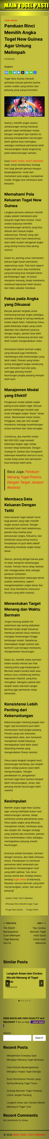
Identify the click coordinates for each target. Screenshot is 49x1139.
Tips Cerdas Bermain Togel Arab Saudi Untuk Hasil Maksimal (38, 933)
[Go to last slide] (7, 983)
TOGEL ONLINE (10, 20)
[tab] (19, 1000)
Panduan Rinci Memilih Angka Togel (22, 904)
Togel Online (32, 910)
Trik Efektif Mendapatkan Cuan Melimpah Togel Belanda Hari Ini (11, 933)
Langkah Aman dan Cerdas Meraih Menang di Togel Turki (24, 977)
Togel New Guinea (14, 910)
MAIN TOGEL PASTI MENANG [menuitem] (27, 161)
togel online (19, 879)
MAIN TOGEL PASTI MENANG (19, 898)
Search (7, 1033)
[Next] (41, 983)
